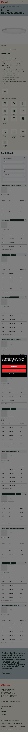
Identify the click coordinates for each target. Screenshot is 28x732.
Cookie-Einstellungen (14, 373)
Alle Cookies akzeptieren (14, 370)
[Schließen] (25, 356)
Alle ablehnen (14, 366)
